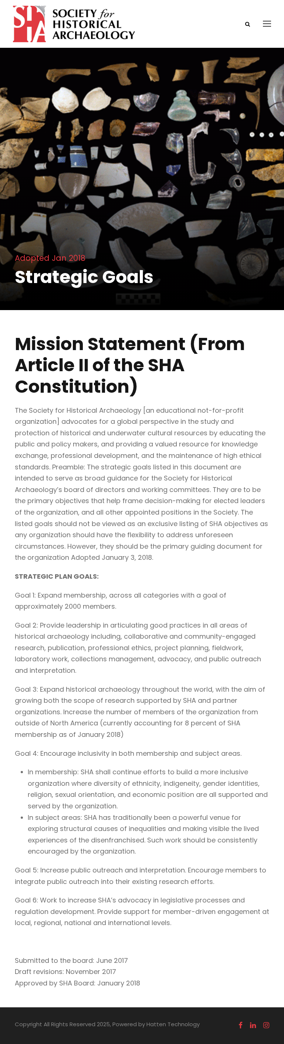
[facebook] (241, 1025)
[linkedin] (253, 1025)
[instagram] (266, 1025)
